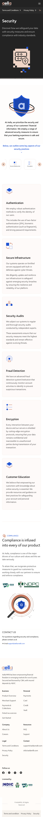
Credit (25, 705)
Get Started (6, 718)
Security (5, 755)
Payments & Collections (6, 707)
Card (25, 700)
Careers (5, 734)
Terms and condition (11, 813)
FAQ (25, 729)
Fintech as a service (9, 713)
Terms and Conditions (10, 745)
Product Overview (9, 696)
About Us (5, 729)
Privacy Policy (7, 750)
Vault (25, 710)
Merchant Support (9, 700)
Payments (27, 696)
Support (26, 734)
